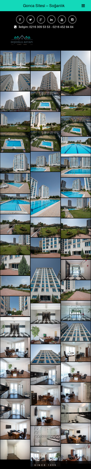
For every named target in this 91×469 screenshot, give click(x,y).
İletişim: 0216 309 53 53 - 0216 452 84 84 (46, 27)
